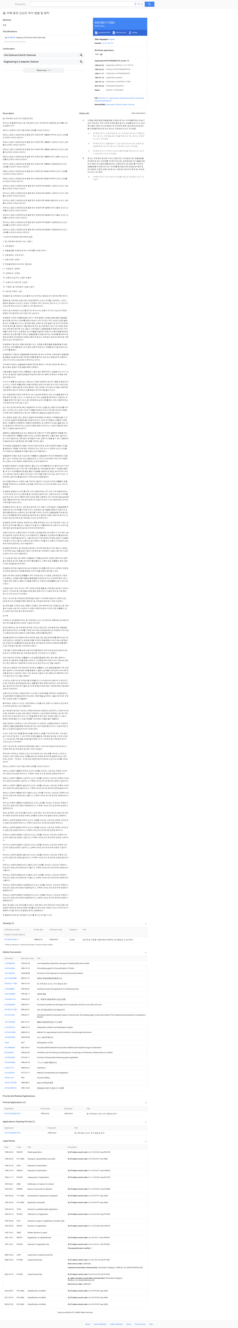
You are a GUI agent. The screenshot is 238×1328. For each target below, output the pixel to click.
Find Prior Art (121, 33)
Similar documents (127, 98)
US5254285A (10, 968)
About (87, 1324)
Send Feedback (100, 1324)
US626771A (9, 1068)
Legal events (114, 98)
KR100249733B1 (11, 939)
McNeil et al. (9, 1078)
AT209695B (9, 1052)
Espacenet (110, 104)
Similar (134, 33)
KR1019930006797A (13, 1114)
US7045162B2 (10, 1032)
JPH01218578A (11, 1083)
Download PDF (104, 33)
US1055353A (10, 1057)
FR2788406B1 (10, 1047)
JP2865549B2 (10, 1037)
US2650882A (10, 989)
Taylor (7, 1043)
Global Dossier (121, 104)
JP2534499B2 (10, 1062)
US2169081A (10, 973)
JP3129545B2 (10, 1022)
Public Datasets (116, 1324)
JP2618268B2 (10, 994)
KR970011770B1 (11, 984)
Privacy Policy (140, 1324)
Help (151, 1324)
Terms (128, 1324)
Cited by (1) (103, 98)
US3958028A (10, 963)
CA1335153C (10, 1015)
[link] (25, 37)
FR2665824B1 (10, 1005)
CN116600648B (11, 978)
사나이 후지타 (107, 43)
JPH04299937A (11, 1088)
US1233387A (10, 1073)
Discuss (131, 104)
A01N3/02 (11, 37)
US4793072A (10, 1027)
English (112, 39)
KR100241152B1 (11, 1010)
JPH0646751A (10, 999)
